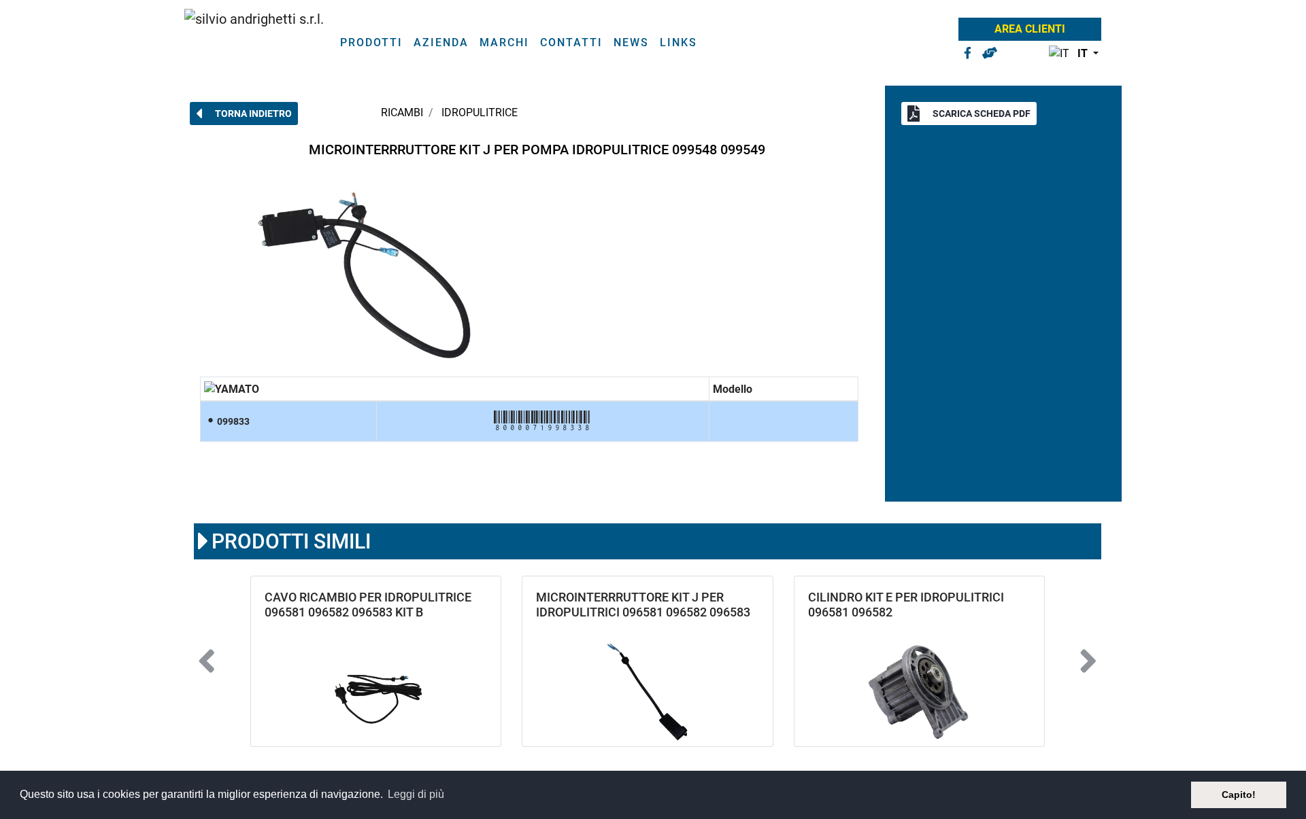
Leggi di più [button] (416, 794)
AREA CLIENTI (1029, 28)
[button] (1070, 54)
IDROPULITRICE (479, 112)
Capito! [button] (1239, 794)
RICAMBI (402, 112)
